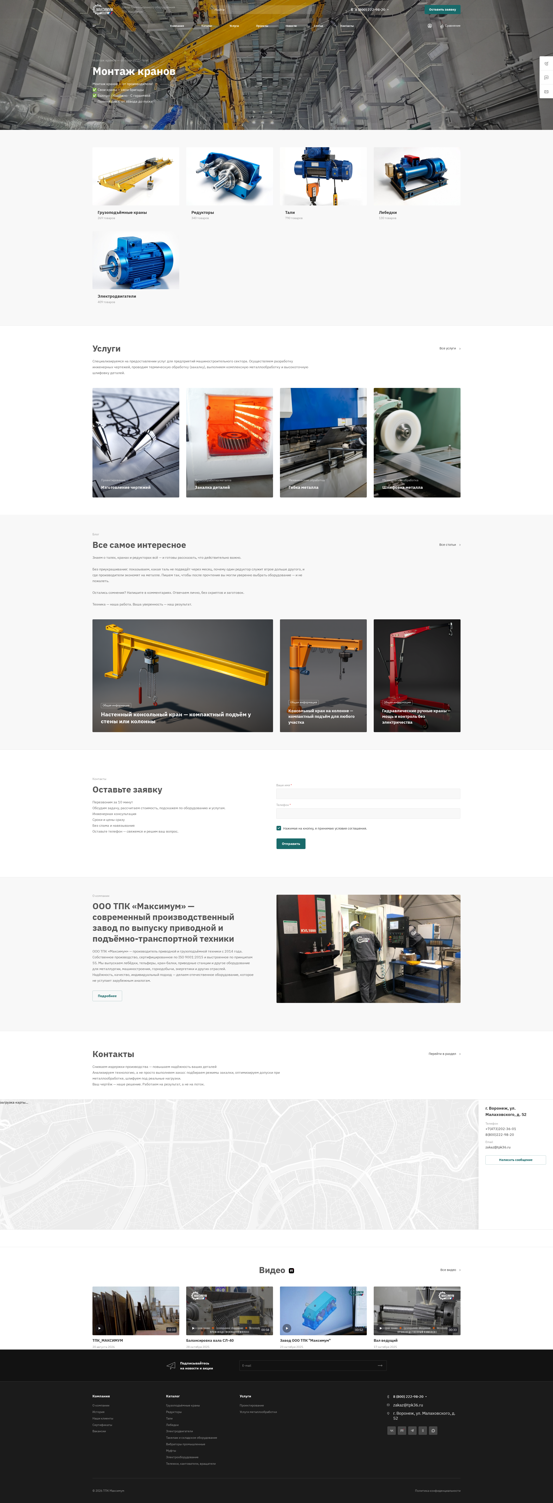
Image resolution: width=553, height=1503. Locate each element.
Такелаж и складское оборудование (191, 1438)
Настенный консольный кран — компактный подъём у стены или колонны (176, 718)
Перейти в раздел (443, 1054)
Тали (169, 1418)
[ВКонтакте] (391, 1430)
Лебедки (172, 1425)
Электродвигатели (179, 1431)
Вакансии (99, 1431)
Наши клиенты (102, 1418)
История (98, 1412)
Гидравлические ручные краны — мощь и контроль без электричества (416, 716)
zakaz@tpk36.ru (498, 1147)
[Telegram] (412, 1430)
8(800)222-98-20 (499, 1134)
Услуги (245, 1396)
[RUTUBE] (402, 1430)
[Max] (433, 1430)
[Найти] (311, 9)
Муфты (171, 1451)
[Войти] (430, 26)
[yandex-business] (423, 1430)
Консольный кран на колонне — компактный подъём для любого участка (321, 716)
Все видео (448, 1270)
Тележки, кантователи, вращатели (191, 1464)
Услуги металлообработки (258, 1412)
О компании (100, 1405)
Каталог (173, 1396)
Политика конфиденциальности (438, 1491)
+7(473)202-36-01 (500, 1129)
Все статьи (448, 544)
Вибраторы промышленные (185, 1444)
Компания (101, 1396)
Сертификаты (102, 1425)
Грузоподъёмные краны (183, 1405)
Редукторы (174, 1412)
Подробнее (107, 996)
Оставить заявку (442, 9)
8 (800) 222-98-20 (370, 9)
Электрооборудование (182, 1457)
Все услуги (448, 348)
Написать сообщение (515, 1160)
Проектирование (252, 1405)
